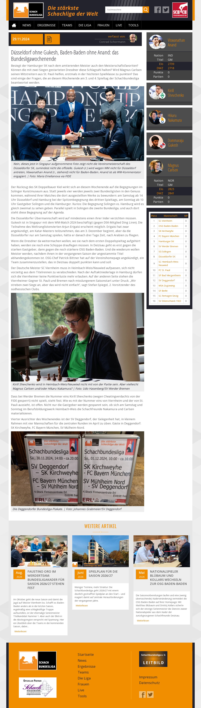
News (26, 25)
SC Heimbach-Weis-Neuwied (169, 263)
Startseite (14, 25)
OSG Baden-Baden (168, 225)
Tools (133, 25)
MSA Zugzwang (167, 285)
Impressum (148, 677)
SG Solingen (165, 251)
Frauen (103, 25)
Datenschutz (149, 682)
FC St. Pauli (164, 270)
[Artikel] (49, 39)
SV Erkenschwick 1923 (170, 300)
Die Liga (85, 25)
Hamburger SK (166, 241)
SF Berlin (163, 290)
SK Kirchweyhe (166, 230)
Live (119, 25)
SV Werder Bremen (168, 246)
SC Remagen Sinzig (168, 295)
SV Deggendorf (167, 280)
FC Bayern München (169, 236)
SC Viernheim (165, 220)
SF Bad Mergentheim (170, 275)
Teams (67, 25)
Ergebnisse (46, 25)
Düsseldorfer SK (167, 256)
